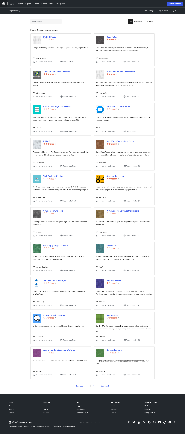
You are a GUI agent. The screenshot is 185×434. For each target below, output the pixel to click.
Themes (45, 406)
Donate (114, 409)
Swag (113, 412)
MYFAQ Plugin (49, 37)
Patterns (46, 412)
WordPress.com (151, 402)
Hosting (11, 409)
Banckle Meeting (114, 280)
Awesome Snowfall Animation (56, 72)
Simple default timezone (54, 315)
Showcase (46, 402)
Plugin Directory (14, 11)
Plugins (45, 409)
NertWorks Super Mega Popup (120, 141)
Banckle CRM (112, 315)
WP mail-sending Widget (54, 280)
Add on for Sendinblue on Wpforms (59, 350)
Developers (81, 409)
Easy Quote (112, 245)
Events (113, 406)
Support (79, 406)
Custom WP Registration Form (57, 106)
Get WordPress (175, 4)
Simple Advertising (115, 176)
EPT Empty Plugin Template (55, 245)
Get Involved (115, 402)
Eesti (30, 422)
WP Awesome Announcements (121, 72)
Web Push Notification (53, 176)
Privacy (11, 412)
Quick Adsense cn (115, 350)
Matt (147, 406)
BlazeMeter (112, 37)
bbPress (148, 409)
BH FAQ (46, 141)
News (11, 406)
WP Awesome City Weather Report (123, 211)
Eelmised (79, 386)
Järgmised (105, 386)
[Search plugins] (59, 21)
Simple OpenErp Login (53, 211)
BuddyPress (150, 412)
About (11, 402)
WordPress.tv (82, 412)
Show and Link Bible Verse (119, 106)
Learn (79, 402)
